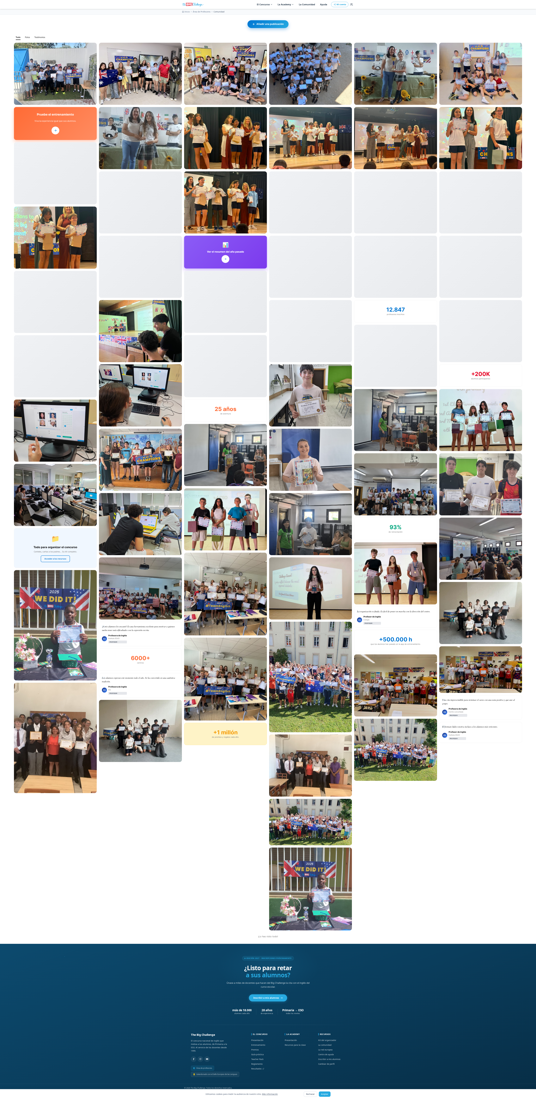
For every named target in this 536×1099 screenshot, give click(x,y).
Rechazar (310, 1094)
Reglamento (257, 1064)
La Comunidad (307, 4)
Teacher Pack (257, 1059)
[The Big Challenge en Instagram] (200, 1059)
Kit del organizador (327, 1040)
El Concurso (263, 4)
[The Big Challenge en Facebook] (193, 1059)
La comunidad (325, 1045)
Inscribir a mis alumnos (266, 997)
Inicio (187, 11)
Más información (270, 1094)
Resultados (256, 1068)
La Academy (284, 4)
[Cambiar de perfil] (351, 4)
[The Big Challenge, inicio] (193, 4)
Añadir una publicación (270, 24)
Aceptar (324, 1094)
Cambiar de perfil (326, 1064)
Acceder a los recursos (55, 559)
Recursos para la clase (295, 1045)
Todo (18, 37)
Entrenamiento (258, 1045)
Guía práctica (257, 1054)
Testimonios (39, 37)
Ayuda (323, 4)
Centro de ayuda (326, 1054)
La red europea (325, 1049)
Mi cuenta (341, 4)
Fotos (27, 37)
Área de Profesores (201, 11)
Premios (255, 1049)
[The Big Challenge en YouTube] (207, 1059)
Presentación (257, 1040)
